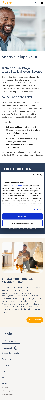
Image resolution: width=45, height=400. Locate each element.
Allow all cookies (22, 216)
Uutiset (4, 383)
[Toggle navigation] (42, 3)
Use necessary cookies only (22, 223)
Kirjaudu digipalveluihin (11, 353)
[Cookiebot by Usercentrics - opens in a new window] (33, 175)
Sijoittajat (6, 365)
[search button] (35, 3)
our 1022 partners (15, 186)
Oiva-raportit (5, 387)
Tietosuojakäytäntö (8, 391)
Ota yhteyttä (10, 341)
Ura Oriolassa (7, 377)
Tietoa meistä (35, 320)
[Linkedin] (15, 348)
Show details (34, 210)
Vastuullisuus (7, 371)
